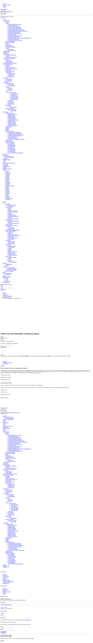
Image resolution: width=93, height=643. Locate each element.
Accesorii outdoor (11, 85)
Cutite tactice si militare (10, 41)
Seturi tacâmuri (14, 107)
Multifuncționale (6, 166)
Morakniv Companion (12, 114)
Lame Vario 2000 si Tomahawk (14, 26)
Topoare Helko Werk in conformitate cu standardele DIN (19, 37)
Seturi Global (8, 69)
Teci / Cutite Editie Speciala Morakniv (15, 152)
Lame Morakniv (9, 126)
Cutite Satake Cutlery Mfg (11, 205)
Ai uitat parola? (4, 631)
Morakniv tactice (11, 121)
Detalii (32, 638)
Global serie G (11, 75)
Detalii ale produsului (7, 362)
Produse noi (5, 575)
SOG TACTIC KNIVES (11, 50)
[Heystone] (8, 179)
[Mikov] (7, 187)
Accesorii (5, 266)
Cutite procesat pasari (12, 136)
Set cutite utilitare (11, 150)
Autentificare (3, 632)
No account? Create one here (6, 635)
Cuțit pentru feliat (14, 99)
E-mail (2, 626)
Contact (4, 6)
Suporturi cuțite (11, 103)
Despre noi (5, 577)
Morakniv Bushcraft (12, 117)
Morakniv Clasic (9, 140)
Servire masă (8, 105)
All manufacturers (6, 281)
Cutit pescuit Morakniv (12, 125)
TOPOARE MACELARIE (11, 57)
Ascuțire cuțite (11, 102)
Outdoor (4, 263)
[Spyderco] (8, 196)
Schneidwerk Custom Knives (9, 58)
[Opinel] (7, 191)
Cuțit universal (13, 94)
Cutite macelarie (6, 53)
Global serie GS (11, 74)
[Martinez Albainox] (10, 185)
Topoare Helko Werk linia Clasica (15, 24)
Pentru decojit (13, 110)
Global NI (8, 66)
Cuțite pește (5, 52)
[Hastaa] (7, 177)
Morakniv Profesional (10, 131)
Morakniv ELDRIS (12, 122)
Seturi (4, 272)
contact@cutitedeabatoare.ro (6, 604)
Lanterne (5, 167)
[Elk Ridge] (8, 173)
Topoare (7, 23)
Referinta (2, 338)
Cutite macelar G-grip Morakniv (14, 132)
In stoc (2, 407)
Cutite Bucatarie (9, 60)
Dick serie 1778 (9, 81)
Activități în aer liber (10, 83)
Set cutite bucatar (11, 148)
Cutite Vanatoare (6, 20)
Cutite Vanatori (9, 61)
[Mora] (7, 188)
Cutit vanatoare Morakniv (13, 119)
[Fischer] (7, 174)
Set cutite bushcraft (12, 151)
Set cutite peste (11, 147)
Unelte (4, 275)
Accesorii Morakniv (10, 271)
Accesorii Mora (11, 143)
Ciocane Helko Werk (12, 34)
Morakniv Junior (11, 115)
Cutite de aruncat (6, 51)
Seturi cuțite (10, 100)
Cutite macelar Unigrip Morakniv (14, 133)
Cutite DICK (5, 77)
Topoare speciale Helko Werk (14, 32)
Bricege (7, 22)
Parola (2, 629)
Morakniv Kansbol (12, 124)
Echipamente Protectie (7, 273)
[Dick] (7, 172)
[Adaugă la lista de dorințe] (1, 348)
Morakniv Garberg (12, 123)
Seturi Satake (10, 206)
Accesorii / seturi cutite (10, 142)
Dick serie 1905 (9, 80)
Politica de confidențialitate (8, 581)
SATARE (7, 56)
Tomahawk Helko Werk (13, 25)
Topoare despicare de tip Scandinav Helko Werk (17, 31)
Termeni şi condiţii (6, 4)
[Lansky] (8, 184)
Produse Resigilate (6, 276)
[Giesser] (8, 175)
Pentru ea (10, 88)
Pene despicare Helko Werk (13, 36)
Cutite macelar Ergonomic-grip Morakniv (16, 139)
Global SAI (8, 65)
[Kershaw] (8, 182)
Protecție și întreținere (10, 157)
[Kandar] (8, 181)
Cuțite (7, 91)
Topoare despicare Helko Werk (14, 27)
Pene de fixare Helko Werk (13, 39)
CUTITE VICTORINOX (11, 55)
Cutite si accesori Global (8, 64)
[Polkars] (8, 192)
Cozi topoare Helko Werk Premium (15, 40)
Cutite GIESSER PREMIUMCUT (10, 63)
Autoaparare (8, 44)
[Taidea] (7, 197)
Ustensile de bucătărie (10, 108)
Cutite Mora (5, 111)
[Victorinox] (8, 199)
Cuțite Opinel (5, 82)
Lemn (4, 160)
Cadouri (7, 48)
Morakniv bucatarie (9, 141)
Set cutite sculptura (12, 149)
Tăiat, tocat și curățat (12, 109)
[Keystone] (8, 183)
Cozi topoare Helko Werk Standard (15, 28)
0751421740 (3, 602)
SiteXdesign (28, 620)
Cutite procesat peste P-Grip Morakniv (15, 134)
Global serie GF (11, 76)
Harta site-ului (6, 583)
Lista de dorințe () (4, 9)
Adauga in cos (3, 347)
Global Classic (8, 72)
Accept (2, 640)
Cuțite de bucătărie (12, 92)
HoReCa (7, 130)
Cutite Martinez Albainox (11, 47)
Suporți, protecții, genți (10, 67)
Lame (4, 161)
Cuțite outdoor (11, 84)
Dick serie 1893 (9, 78)
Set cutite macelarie (12, 146)
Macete (7, 43)
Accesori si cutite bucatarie (11, 269)
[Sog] (7, 194)
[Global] (7, 176)
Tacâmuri (10, 106)
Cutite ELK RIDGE (10, 45)
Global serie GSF (11, 73)
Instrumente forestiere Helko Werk (15, 33)
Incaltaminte (8, 274)
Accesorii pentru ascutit (7, 156)
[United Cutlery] (9, 198)
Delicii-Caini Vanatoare (10, 42)
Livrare (4, 3)
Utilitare (7, 128)
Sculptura (7, 127)
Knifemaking (5, 277)
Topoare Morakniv (12, 118)
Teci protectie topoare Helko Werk (15, 35)
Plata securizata (6, 579)
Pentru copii (10, 89)
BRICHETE (10, 49)
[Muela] (7, 189)
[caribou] (8, 171)
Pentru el (10, 90)
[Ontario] (8, 190)
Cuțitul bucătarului (14, 98)
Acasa (4, 7)
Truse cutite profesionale (13, 138)
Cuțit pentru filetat (14, 96)
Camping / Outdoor (9, 113)
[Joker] (7, 180)
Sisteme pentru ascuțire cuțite (11, 68)
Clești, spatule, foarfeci (10, 70)
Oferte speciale (6, 282)
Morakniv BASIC (11, 116)
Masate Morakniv (11, 144)
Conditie (2, 409)
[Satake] (7, 193)
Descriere (5, 361)
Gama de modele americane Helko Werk (16, 30)
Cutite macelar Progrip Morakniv (14, 135)
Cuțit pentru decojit (14, 93)
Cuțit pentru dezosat (15, 97)
